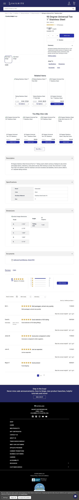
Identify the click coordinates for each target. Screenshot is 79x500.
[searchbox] (10, 296)
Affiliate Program (16, 448)
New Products (15, 428)
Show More (39, 149)
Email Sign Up (39, 397)
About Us (13, 438)
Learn (12, 425)
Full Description (52, 55)
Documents (52, 67)
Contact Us (14, 435)
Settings (5, 497)
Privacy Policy (34, 475)
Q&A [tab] (14, 270)
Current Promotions (17, 451)
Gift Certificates (15, 431)
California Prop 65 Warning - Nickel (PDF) (24, 260)
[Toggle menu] (5, 3)
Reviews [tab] (8, 270)
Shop (11, 422)
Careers (12, 457)
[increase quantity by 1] (57, 36)
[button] (8, 59)
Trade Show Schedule (17, 441)
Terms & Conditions (43, 475)
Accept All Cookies (24, 497)
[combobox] (40, 296)
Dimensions (62, 64)
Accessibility (14, 460)
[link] (22, 92)
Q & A (58, 67)
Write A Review (62, 283)
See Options (22, 103)
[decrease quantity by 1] (48, 36)
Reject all (13, 497)
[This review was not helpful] (72, 314)
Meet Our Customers (17, 444)
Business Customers (17, 454)
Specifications (52, 64)
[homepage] (16, 3)
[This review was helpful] (69, 314)
